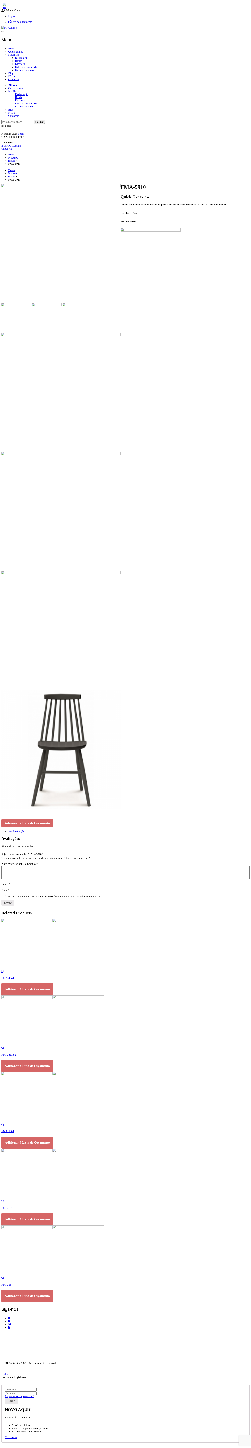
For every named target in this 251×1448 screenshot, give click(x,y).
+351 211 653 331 (20, 1333)
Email (5, 890)
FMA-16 (6, 1284)
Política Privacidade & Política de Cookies (24, 1353)
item (21, 133)
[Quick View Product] (2, 971)
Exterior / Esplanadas (26, 67)
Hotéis (18, 60)
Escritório (20, 63)
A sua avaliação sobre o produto (19, 863)
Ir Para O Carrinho (11, 145)
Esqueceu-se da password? (19, 1396)
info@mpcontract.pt (19, 1342)
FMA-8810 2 (8, 1054)
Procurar (39, 122)
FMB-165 (6, 1208)
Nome (5, 884)
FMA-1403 (7, 1131)
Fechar (5, 1374)
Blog (10, 73)
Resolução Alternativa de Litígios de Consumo (26, 1356)
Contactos (13, 79)
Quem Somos (15, 51)
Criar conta (11, 1437)
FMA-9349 (7, 978)
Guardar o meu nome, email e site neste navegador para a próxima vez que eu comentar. (52, 896)
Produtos (13, 157)
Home (11, 48)
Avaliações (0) (16, 831)
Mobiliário (13, 54)
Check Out (7, 148)
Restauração (21, 57)
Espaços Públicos (24, 70)
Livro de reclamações (12, 1359)
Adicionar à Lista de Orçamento (27, 823)
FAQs (11, 76)
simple (11, 160)
